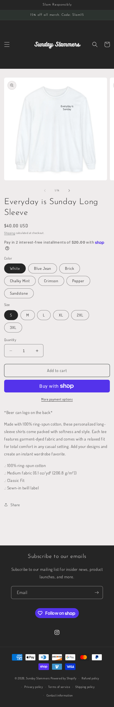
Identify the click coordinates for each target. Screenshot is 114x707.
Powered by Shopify (64, 678)
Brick (69, 268)
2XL (80, 315)
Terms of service (59, 687)
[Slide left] (45, 190)
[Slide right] (69, 190)
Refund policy (90, 678)
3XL (13, 327)
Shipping (9, 232)
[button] (7, 44)
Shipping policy (85, 687)
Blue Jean (42, 268)
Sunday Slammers (38, 678)
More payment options (57, 399)
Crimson (51, 280)
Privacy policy (33, 687)
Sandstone (19, 293)
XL (61, 315)
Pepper (78, 280)
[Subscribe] (96, 592)
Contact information (59, 695)
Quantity (10, 339)
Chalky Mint (20, 280)
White (15, 268)
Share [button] (15, 504)
